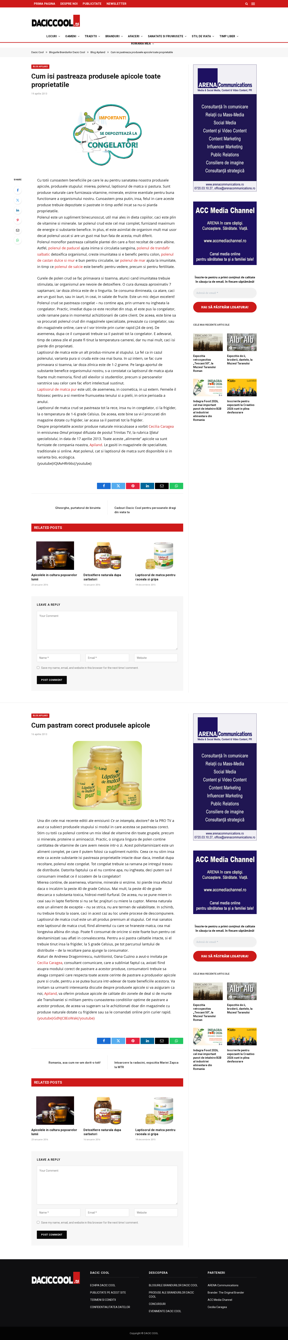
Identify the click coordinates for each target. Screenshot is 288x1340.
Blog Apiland (40, 66)
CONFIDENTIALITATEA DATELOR (110, 1307)
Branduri (112, 36)
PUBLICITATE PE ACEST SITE (108, 1292)
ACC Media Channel (220, 1299)
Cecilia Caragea (161, 426)
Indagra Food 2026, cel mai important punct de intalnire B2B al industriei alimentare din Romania (207, 410)
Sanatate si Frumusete (165, 36)
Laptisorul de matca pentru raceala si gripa (155, 577)
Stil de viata (201, 36)
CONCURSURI (157, 1304)
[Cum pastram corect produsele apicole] (107, 775)
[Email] (18, 230)
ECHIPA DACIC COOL (102, 1285)
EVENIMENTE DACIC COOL (165, 1311)
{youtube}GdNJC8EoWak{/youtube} (66, 1018)
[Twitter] (18, 200)
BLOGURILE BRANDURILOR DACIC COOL (173, 1285)
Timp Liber (227, 36)
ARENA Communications (223, 1285)
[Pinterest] (18, 220)
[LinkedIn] (18, 210)
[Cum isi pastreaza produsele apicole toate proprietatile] (107, 134)
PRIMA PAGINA (44, 3)
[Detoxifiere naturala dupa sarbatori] (107, 555)
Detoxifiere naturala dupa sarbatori (102, 577)
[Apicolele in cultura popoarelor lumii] (55, 555)
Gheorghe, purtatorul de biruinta (78, 508)
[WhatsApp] (18, 240)
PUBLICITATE (92, 3)
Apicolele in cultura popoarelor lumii (54, 577)
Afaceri (133, 36)
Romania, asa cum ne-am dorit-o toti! (75, 1062)
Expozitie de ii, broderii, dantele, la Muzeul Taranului (240, 359)
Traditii (91, 36)
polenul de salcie (69, 266)
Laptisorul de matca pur (57, 389)
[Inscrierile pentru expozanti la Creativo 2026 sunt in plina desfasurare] (242, 387)
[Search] (247, 3)
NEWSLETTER (116, 3)
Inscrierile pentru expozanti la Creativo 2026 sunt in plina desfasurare (240, 407)
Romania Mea (141, 43)
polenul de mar (132, 260)
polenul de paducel (64, 248)
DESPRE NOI (69, 3)
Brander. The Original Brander (226, 1292)
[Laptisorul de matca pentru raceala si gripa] (159, 555)
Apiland (96, 444)
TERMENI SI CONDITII (103, 1299)
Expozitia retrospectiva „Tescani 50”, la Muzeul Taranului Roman (204, 363)
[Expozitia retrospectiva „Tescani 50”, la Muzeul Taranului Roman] (208, 342)
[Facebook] (18, 190)
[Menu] (253, 3)
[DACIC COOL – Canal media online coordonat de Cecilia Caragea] (55, 21)
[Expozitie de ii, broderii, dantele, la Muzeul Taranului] (242, 342)
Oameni (70, 36)
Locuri (51, 36)
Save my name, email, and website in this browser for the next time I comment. (90, 667)
